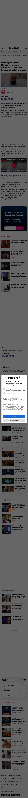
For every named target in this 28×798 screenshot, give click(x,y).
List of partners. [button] (17, 404)
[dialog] (14, 399)
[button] (14, 396)
